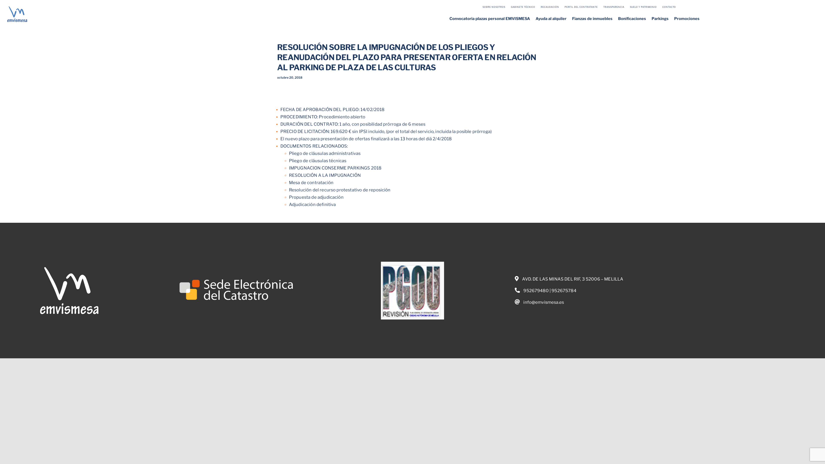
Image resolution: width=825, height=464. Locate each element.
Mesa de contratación (311, 182)
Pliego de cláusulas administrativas (325, 153)
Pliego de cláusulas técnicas (317, 160)
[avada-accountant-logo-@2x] (17, 7)
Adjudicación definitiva (312, 204)
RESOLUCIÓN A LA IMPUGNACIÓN (325, 175)
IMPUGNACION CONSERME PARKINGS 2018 (335, 168)
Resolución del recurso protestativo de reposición (340, 189)
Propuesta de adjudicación (316, 197)
